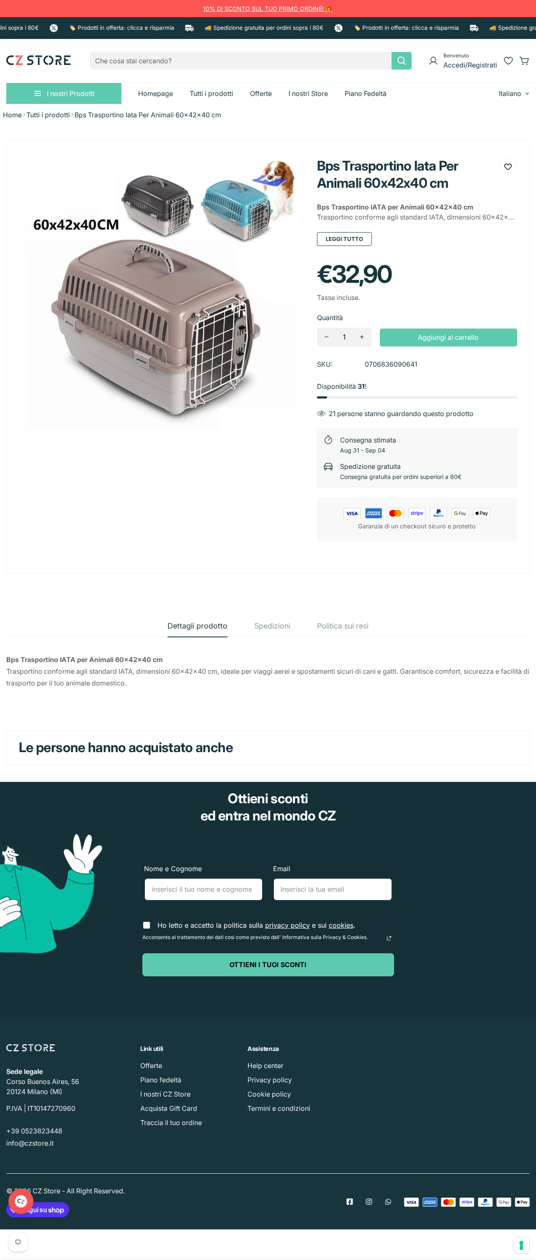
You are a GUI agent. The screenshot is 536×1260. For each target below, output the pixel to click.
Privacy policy (269, 1080)
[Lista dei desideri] (508, 61)
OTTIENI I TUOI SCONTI (268, 964)
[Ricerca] (402, 61)
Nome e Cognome (173, 868)
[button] (525, 61)
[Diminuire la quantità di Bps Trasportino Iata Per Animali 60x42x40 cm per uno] (326, 337)
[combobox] (251, 61)
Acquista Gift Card (168, 1108)
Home (12, 115)
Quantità (330, 317)
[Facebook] (349, 1201)
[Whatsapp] (388, 1201)
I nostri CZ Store (165, 1094)
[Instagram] (369, 1201)
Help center (265, 1065)
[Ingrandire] (287, 170)
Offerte (151, 1065)
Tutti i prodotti (48, 115)
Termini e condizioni (278, 1108)
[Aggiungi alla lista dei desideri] (508, 167)
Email (281, 868)
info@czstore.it (30, 1143)
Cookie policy (269, 1094)
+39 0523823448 (34, 1131)
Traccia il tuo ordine (171, 1122)
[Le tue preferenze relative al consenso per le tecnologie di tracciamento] (521, 1245)
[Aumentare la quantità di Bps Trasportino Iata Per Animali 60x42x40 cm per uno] (362, 337)
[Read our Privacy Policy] (389, 938)
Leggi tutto (344, 238)
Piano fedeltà (160, 1080)
